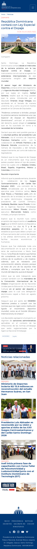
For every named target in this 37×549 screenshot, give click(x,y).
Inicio (3, 14)
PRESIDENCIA (17, 521)
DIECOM (30, 524)
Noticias (10, 14)
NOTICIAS (29, 521)
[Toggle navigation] (33, 8)
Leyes (14, 336)
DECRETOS (7, 524)
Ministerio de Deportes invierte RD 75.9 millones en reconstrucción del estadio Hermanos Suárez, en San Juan (17, 389)
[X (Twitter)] (10, 531)
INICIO (7, 521)
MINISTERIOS (18, 527)
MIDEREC (6, 336)
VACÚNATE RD (19, 524)
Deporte (5, 18)
